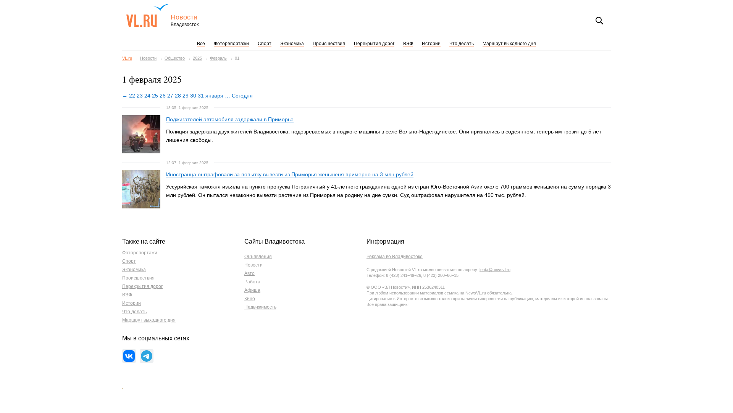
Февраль (218, 58)
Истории (431, 43)
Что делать (461, 43)
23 (140, 96)
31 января (210, 96)
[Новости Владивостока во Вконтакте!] (129, 356)
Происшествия (329, 43)
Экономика (292, 43)
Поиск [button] (599, 21)
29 (185, 96)
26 (163, 96)
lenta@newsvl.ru (495, 269)
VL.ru (148, 15)
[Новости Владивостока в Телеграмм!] (146, 356)
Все (201, 43)
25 (155, 96)
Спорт (264, 43)
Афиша (252, 290)
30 (193, 96)
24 (147, 96)
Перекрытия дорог (374, 43)
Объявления (258, 256)
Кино (249, 298)
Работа (252, 282)
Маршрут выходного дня (509, 43)
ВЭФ (408, 43)
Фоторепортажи (231, 43)
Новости (184, 17)
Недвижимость (260, 307)
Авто (249, 273)
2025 (197, 58)
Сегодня (242, 96)
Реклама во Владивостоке (394, 256)
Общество (175, 58)
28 (178, 96)
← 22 (128, 96)
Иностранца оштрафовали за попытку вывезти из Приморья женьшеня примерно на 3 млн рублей (289, 174)
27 (170, 96)
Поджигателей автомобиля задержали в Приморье (230, 119)
